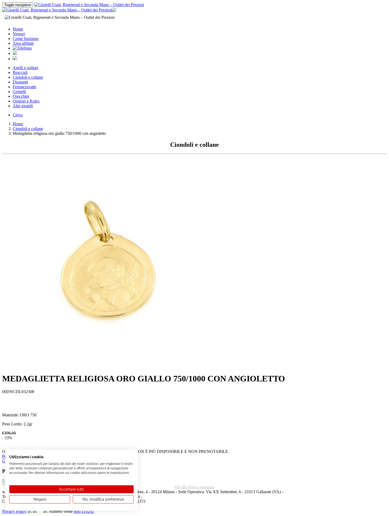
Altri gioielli (23, 106)
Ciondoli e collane (28, 77)
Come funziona (25, 38)
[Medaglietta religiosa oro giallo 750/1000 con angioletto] (108, 366)
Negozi (19, 34)
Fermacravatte (24, 86)
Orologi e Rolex (26, 101)
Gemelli (19, 91)
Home (18, 29)
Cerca (17, 115)
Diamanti (20, 82)
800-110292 (84, 511)
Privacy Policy (14, 511)
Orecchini (21, 96)
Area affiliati (23, 43)
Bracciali (20, 72)
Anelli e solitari (25, 67)
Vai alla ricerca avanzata (194, 487)
